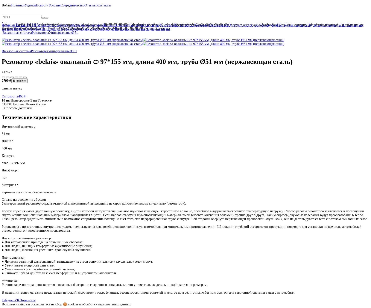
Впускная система (116, 25)
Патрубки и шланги (292, 25)
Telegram (8, 300)
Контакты (103, 5)
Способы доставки (17, 108)
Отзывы (90, 5)
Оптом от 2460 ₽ (14, 96)
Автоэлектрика (91, 25)
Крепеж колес (218, 25)
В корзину (19, 80)
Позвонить (27, 300)
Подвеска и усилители (324, 25)
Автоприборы (70, 25)
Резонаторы (40, 32)
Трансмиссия (50, 29)
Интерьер (201, 25)
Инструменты (184, 25)
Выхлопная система (143, 25)
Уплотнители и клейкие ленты (91, 29)
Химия (150, 29)
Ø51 (75, 32)
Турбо (64, 29)
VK (17, 300)
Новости (42, 5)
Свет (344, 25)
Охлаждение (269, 25)
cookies (73, 304)
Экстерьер (162, 29)
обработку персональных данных (106, 304)
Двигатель (166, 25)
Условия (55, 5)
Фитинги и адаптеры (129, 29)
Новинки (18, 5)
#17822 (7, 72)
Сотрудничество (73, 5)
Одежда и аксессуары (244, 25)
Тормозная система (27, 29)
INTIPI (31, 25)
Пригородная (16, 100)
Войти (6, 5)
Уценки (30, 5)
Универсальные (60, 32)
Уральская (41, 100)
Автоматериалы (48, 25)
